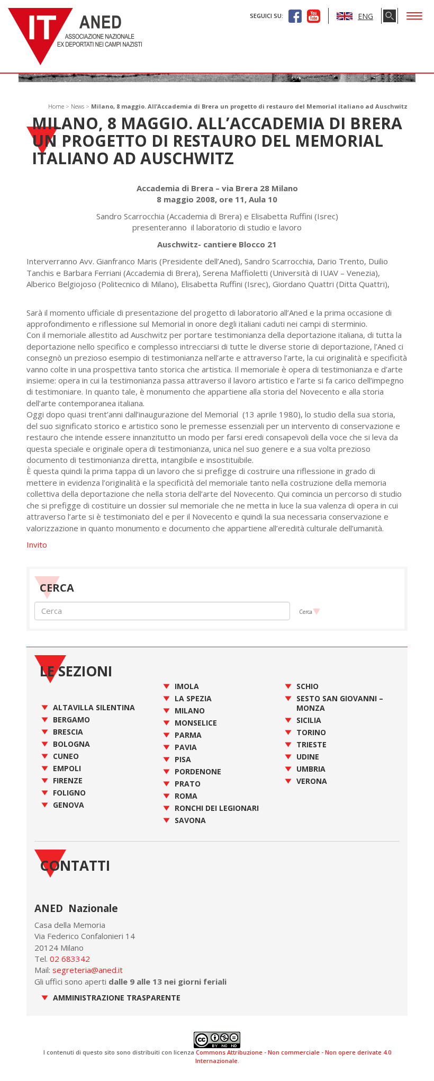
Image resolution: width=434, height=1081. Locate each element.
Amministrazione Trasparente (116, 998)
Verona (311, 781)
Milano (190, 710)
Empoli (67, 768)
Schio (307, 686)
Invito (36, 544)
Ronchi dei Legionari (217, 808)
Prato (188, 784)
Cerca (305, 611)
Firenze (68, 780)
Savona (190, 820)
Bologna (71, 744)
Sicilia (308, 720)
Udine (307, 757)
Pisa (183, 759)
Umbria (311, 769)
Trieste (311, 744)
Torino (311, 732)
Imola (187, 686)
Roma (186, 796)
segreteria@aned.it (87, 969)
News (77, 106)
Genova (68, 805)
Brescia (68, 732)
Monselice (196, 723)
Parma (188, 735)
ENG (365, 16)
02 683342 (70, 958)
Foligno (69, 793)
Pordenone (198, 771)
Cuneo (66, 756)
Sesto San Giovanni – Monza (339, 703)
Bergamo (71, 719)
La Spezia (193, 698)
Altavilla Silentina (94, 707)
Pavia (186, 747)
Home (56, 106)
